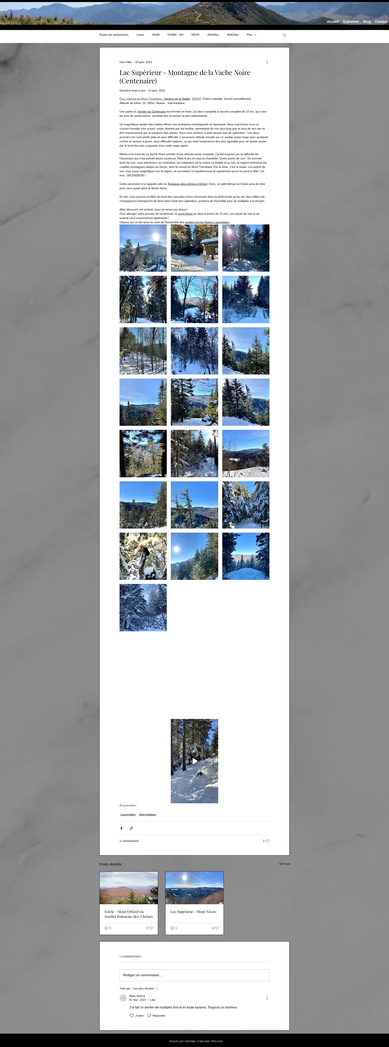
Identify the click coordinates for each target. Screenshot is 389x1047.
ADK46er (213, 34)
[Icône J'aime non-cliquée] (132, 1015)
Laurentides (128, 814)
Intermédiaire (147, 814)
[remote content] (194, 675)
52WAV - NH (175, 34)
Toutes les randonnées (113, 34)
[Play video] (194, 761)
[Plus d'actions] (267, 62)
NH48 (155, 34)
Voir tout (284, 863)
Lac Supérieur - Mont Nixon (193, 911)
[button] (284, 34)
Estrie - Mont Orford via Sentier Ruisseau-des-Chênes (129, 914)
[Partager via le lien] (131, 828)
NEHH (195, 34)
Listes (140, 34)
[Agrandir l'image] (143, 248)
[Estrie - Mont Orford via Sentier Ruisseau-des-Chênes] (129, 888)
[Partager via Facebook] (121, 828)
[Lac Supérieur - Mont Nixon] (195, 888)
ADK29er (233, 34)
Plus (249, 34)
